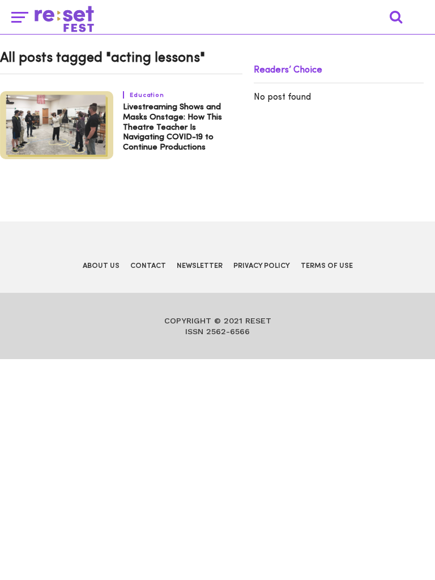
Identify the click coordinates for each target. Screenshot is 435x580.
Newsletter (200, 266)
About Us (101, 266)
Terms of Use (327, 266)
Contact (148, 266)
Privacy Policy (261, 266)
